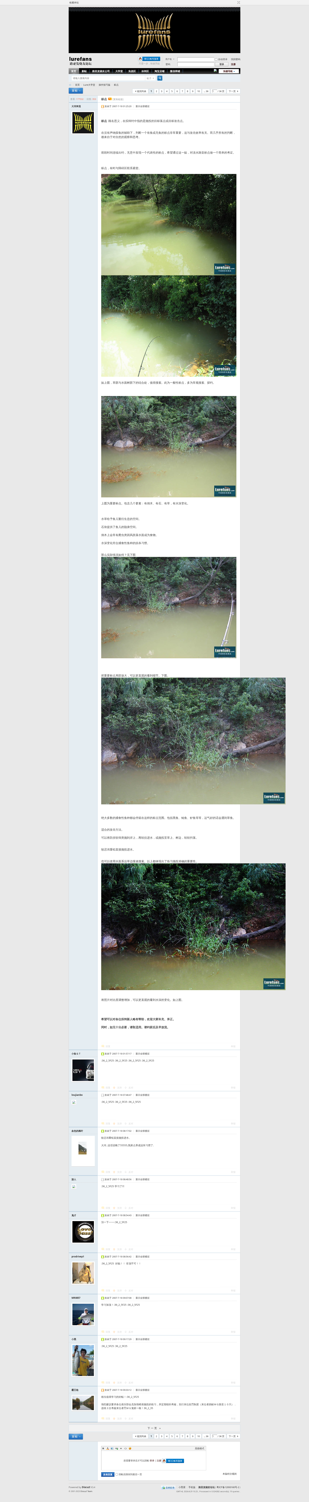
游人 (74, 1179)
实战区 (132, 71)
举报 (233, 1046)
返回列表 (141, 91)
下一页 (232, 91)
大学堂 (119, 71)
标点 (116, 84)
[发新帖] (76, 91)
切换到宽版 (238, 2)
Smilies (130, 1448)
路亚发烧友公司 (101, 71)
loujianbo (77, 1095)
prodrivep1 (78, 1256)
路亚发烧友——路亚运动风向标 (70, 84)
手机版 (191, 1487)
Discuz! (86, 1487)
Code (125, 1448)
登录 (152, 1460)
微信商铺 (175, 71)
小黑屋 (181, 1487)
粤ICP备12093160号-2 (228, 1487)
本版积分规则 (230, 1473)
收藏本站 (74, 2)
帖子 (149, 78)
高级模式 (199, 1448)
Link (116, 1448)
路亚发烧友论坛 (206, 1487)
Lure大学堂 (89, 84)
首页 (73, 71)
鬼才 (74, 1215)
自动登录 (222, 59)
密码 (168, 64)
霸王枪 (75, 1390)
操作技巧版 (104, 84)
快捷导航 (228, 71)
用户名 (168, 59)
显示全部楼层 (142, 106)
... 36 (206, 91)
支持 (119, 1087)
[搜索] (159, 78)
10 (198, 91)
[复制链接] (118, 99)
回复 (108, 1046)
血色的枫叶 (77, 1130)
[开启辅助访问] (235, 2)
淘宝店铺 (159, 71)
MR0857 (76, 1297)
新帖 (84, 71)
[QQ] (168, 1487)
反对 (131, 1087)
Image (112, 1448)
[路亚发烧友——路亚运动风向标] (80, 65)
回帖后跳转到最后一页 (130, 1474)
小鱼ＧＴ (76, 1053)
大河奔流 (76, 106)
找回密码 (235, 59)
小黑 (74, 1339)
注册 (233, 64)
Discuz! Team (86, 1491)
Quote (121, 1448)
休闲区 (145, 71)
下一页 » (154, 1428)
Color (107, 1448)
